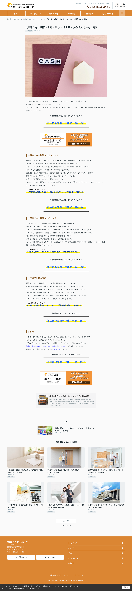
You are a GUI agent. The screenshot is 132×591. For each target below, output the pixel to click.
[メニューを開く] (122, 13)
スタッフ (71, 548)
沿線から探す (53, 14)
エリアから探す (34, 14)
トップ (16, 14)
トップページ (72, 543)
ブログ (70, 553)
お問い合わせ (107, 14)
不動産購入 (28, 31)
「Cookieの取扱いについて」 (21, 588)
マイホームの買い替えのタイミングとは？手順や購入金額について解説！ (54, 305)
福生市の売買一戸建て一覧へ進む (66, 123)
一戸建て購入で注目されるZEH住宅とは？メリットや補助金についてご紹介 (55, 192)
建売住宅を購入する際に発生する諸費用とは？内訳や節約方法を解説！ (53, 252)
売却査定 (71, 14)
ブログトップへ (66, 525)
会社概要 (89, 14)
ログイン (117, 6)
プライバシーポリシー (65, 575)
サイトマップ (79, 575)
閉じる (126, 587)
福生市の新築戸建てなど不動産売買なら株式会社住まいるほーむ (47, 346)
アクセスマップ (73, 558)
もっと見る (66, 521)
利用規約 (53, 575)
